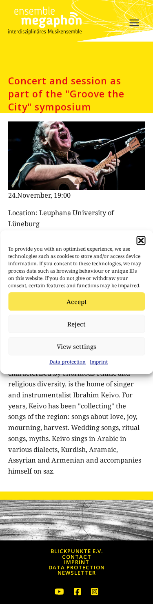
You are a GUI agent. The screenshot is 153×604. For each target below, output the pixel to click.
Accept (77, 302)
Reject (76, 324)
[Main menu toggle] (134, 23)
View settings (76, 346)
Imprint (99, 361)
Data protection (67, 361)
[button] (141, 240)
